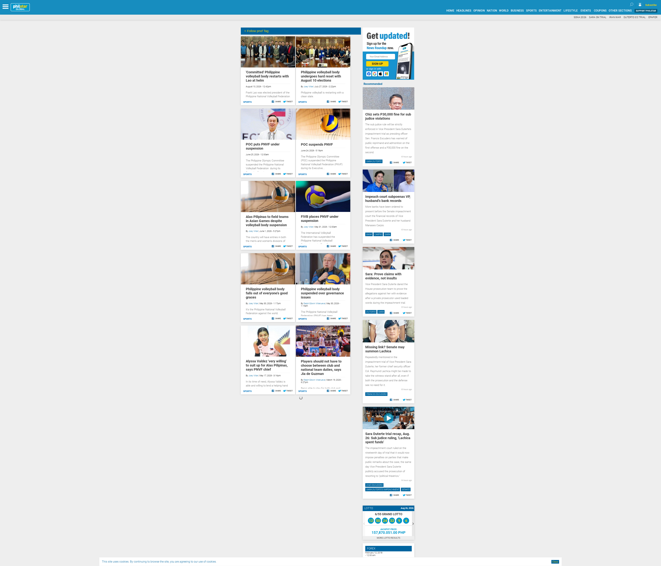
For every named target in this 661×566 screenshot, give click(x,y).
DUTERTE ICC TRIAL (635, 17)
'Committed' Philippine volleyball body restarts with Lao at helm (267, 76)
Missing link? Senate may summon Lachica (385, 349)
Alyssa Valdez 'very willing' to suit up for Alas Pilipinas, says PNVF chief (267, 365)
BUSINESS (517, 10)
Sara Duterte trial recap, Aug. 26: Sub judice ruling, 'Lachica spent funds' (387, 438)
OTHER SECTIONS (620, 10)
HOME (450, 10)
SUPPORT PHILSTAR (646, 11)
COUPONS (600, 10)
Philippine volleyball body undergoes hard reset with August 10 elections (321, 76)
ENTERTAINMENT (550, 10)
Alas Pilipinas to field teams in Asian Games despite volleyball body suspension (267, 221)
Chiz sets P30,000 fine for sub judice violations (388, 116)
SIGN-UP (377, 63)
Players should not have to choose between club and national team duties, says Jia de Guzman (321, 367)
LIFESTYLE (571, 10)
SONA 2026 (580, 17)
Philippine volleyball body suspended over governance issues (322, 293)
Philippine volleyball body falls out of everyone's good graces (267, 293)
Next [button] (413, 523)
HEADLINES (463, 10)
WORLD (503, 10)
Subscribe (651, 5)
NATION (492, 10)
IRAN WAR (615, 17)
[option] (388, 523)
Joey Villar (308, 86)
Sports (247, 102)
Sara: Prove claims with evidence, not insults (383, 276)
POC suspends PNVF (317, 144)
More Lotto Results (388, 538)
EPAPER (653, 17)
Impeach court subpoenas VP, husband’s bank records (387, 199)
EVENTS (586, 10)
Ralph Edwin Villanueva (314, 303)
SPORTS (531, 10)
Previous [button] (364, 523)
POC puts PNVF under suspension (263, 146)
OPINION (479, 10)
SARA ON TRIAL (597, 17)
